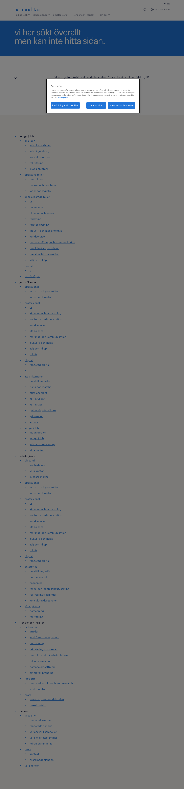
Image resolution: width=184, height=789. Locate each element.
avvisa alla (96, 105)
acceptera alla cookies (122, 105)
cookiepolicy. (63, 97)
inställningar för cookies (65, 105)
